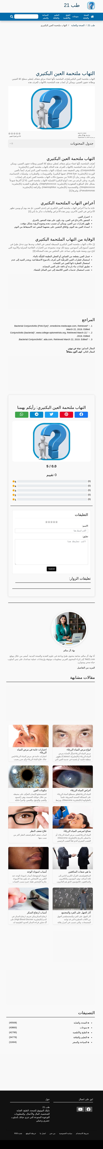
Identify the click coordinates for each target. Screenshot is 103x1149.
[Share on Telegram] (36, 415)
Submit (51, 569)
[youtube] (80, 1109)
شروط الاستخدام (82, 1133)
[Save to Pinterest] (66, 415)
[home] (92, 16)
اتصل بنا (43, 1133)
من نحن (52, 1133)
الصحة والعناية (86, 16)
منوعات (75, 16)
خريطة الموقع (31, 1133)
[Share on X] (51, 415)
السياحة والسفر (45, 16)
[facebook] (88, 1109)
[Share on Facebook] (81, 415)
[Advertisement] (51, 49)
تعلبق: (85, 536)
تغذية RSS (18, 1133)
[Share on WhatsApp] (21, 415)
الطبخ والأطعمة (66, 16)
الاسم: (85, 526)
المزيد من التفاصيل (86, 667)
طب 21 (91, 25)
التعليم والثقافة (56, 16)
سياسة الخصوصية (65, 1133)
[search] (11, 16)
